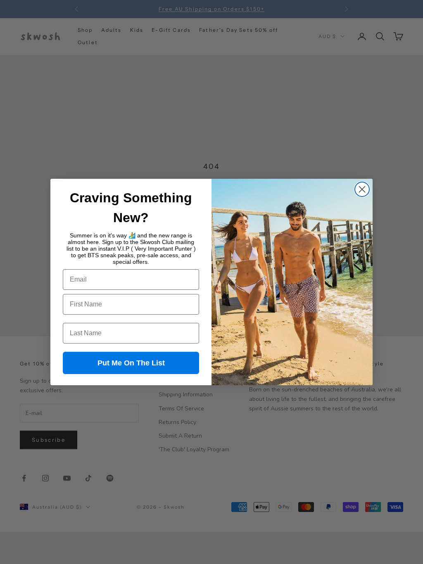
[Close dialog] (362, 189)
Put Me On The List (131, 363)
